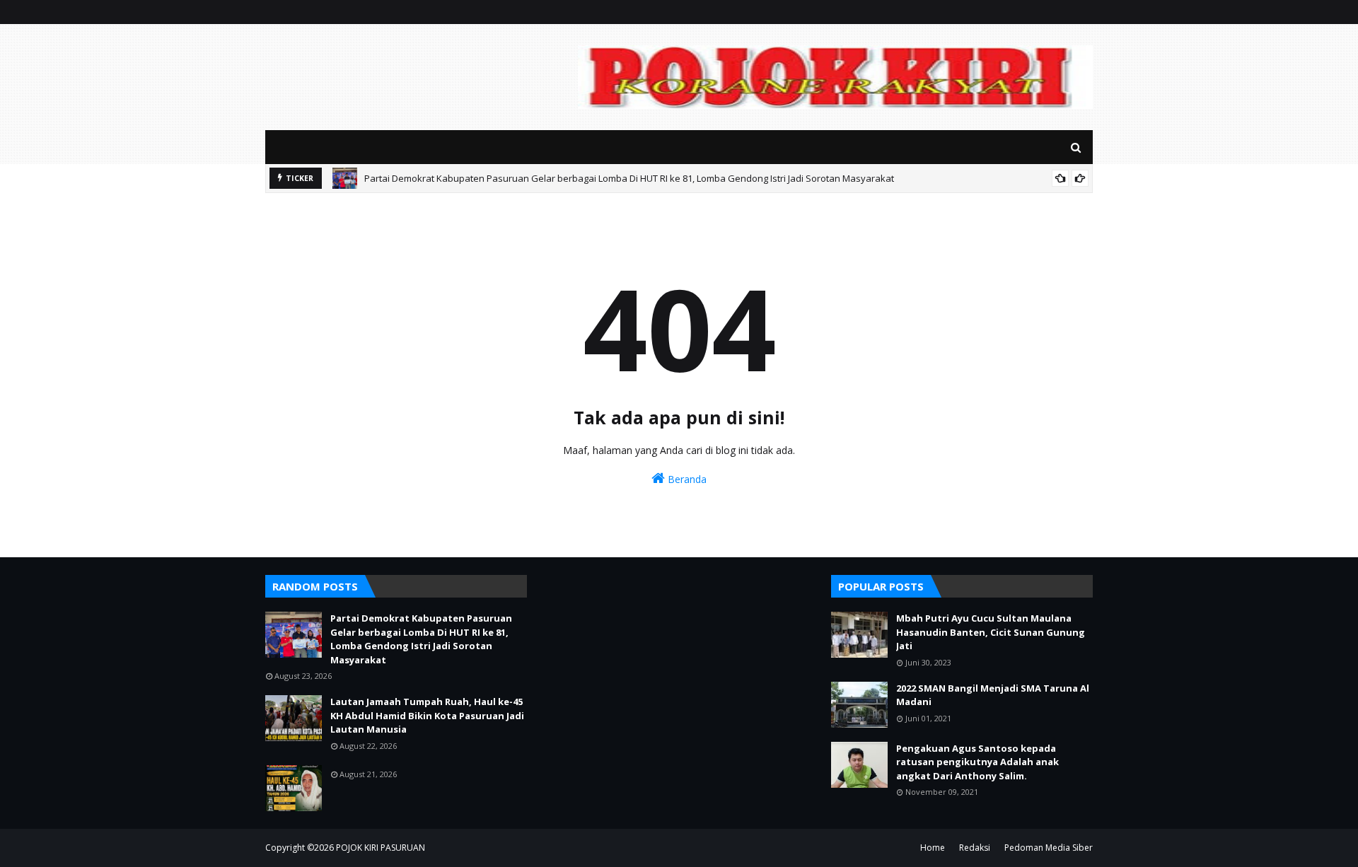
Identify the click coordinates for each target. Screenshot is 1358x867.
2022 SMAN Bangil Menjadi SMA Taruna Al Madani (992, 695)
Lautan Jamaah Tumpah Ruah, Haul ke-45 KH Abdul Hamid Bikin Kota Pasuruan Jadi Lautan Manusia (427, 715)
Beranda (686, 479)
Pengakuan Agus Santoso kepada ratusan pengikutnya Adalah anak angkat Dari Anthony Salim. (977, 762)
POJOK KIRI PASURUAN (380, 848)
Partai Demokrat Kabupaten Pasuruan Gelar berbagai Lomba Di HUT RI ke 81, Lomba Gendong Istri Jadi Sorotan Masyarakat (629, 178)
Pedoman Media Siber (1048, 848)
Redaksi (974, 848)
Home (932, 848)
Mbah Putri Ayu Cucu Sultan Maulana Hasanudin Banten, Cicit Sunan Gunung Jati (990, 632)
